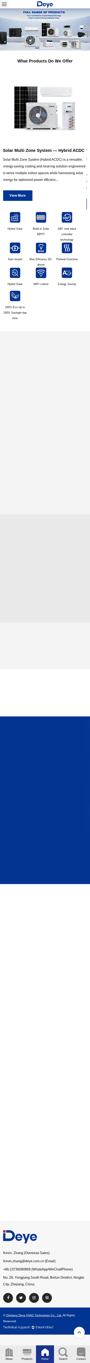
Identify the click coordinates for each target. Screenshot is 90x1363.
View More (18, 204)
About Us (58, 437)
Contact (81, 1358)
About (9, 1358)
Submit (45, 880)
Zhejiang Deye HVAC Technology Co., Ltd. (34, 1315)
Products (27, 1358)
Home (45, 1358)
